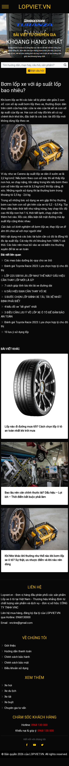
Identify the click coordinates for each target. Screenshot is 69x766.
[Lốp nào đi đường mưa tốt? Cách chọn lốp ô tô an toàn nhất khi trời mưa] (34, 387)
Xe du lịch (10, 691)
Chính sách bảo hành (17, 657)
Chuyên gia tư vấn (15, 708)
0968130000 (23, 617)
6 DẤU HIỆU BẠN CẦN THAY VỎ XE (25, 291)
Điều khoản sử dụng (16, 668)
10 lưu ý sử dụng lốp (16, 332)
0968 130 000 (39, 725)
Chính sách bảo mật (16, 662)
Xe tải (7, 696)
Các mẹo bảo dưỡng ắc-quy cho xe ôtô (28, 260)
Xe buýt (8, 702)
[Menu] (5, 6)
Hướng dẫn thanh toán (17, 651)
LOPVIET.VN (34, 6)
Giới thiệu (10, 645)
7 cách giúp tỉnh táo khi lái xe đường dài (28, 285)
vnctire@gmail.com (21, 622)
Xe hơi (8, 685)
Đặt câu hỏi (37, 70)
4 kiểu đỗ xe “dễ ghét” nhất (20, 306)
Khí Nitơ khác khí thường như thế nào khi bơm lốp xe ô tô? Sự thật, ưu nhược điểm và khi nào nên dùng (34, 560)
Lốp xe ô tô (8, 599)
